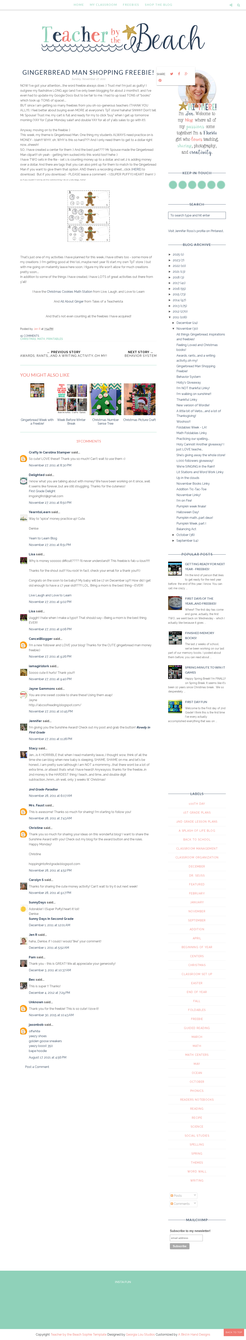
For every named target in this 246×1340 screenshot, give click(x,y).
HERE (136, 169)
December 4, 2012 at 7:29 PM (49, 993)
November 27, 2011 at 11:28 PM (50, 739)
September (184, 540)
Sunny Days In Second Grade (51, 919)
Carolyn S (36, 880)
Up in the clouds (187, 478)
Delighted (37, 475)
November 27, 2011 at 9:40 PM (50, 679)
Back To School (197, 839)
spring (196, 1153)
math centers (197, 1054)
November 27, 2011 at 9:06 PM (50, 629)
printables (54, 338)
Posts (177, 1196)
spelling (197, 1144)
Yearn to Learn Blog (43, 538)
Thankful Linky (186, 399)
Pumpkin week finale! (191, 506)
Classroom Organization (197, 857)
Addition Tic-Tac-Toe (191, 489)
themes (197, 1162)
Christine (36, 828)
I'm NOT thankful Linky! (193, 388)
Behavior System (188, 377)
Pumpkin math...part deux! (194, 518)
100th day (197, 803)
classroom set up (197, 974)
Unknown (36, 1002)
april (197, 938)
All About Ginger (72, 301)
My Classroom (103, 4)
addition (197, 929)
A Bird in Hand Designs (194, 1334)
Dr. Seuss (197, 875)
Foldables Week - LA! (191, 427)
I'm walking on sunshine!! (193, 394)
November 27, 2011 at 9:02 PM (50, 602)
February (197, 893)
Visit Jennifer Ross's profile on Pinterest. (196, 231)
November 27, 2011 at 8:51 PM (50, 545)
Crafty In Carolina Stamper (50, 452)
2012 (176, 311)
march (197, 1036)
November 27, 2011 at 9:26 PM (50, 656)
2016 (176, 289)
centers (197, 956)
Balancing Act (186, 529)
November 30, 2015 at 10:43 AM (51, 1015)
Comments (181, 1204)
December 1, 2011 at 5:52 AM (49, 947)
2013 (176, 306)
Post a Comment (37, 1067)
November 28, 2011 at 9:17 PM (50, 893)
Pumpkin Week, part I (191, 523)
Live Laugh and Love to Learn (50, 595)
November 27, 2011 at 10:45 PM (51, 711)
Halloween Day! (187, 512)
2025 (177, 254)
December (184, 323)
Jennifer (35, 721)
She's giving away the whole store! (200, 455)
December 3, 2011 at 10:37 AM (50, 970)
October (182, 535)
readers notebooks (197, 1099)
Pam (32, 957)
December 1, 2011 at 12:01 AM (49, 925)
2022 (177, 266)
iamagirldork (39, 666)
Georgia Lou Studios (140, 1334)
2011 (176, 317)
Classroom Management (197, 848)
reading (197, 1108)
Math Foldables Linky (191, 433)
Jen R (33, 935)
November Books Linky (193, 483)
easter (197, 983)
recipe (197, 1117)
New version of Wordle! (192, 405)
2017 (176, 283)
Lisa (32, 554)
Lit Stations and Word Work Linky (200, 472)
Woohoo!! (183, 421)
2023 (177, 260)
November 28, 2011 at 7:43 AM (50, 818)
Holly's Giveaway (188, 382)
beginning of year (197, 947)
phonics (197, 1090)
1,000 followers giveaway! (194, 461)
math (41, 338)
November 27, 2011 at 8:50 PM (50, 502)
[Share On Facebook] (179, 74)
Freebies (131, 4)
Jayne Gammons (42, 689)
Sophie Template (94, 1334)
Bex (32, 979)
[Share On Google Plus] (186, 74)
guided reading (197, 1028)
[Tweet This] (172, 74)
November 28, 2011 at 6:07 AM (50, 796)
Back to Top (234, 1332)
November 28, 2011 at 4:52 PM (50, 870)
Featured (197, 884)
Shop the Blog (158, 4)
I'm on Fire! (184, 500)
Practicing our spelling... (192, 439)
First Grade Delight (42, 491)
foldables (197, 1009)
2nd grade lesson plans (197, 821)
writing (197, 1180)
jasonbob (36, 1025)
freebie (197, 1019)
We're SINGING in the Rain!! (195, 466)
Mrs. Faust (36, 805)
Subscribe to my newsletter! (190, 1231)
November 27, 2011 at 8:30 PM (50, 465)
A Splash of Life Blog (197, 830)
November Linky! (188, 495)
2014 (176, 300)
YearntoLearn (40, 512)
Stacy (33, 748)
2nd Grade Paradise (43, 789)
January (197, 902)
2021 (176, 271)
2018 (176, 277)
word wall (197, 1171)
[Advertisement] (88, 1105)
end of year (197, 992)
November (184, 328)
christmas (28, 338)
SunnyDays (37, 902)
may (197, 1063)
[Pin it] (160, 80)
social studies (197, 1135)
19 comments (29, 335)
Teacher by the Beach (66, 1334)
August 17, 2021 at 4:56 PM (47, 1057)
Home (79, 4)
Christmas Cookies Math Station (69, 291)
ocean (197, 1072)
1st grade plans (197, 812)
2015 (176, 294)
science (197, 1126)
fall (197, 1001)
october (197, 1081)
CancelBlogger (41, 639)
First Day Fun (196, 702)
